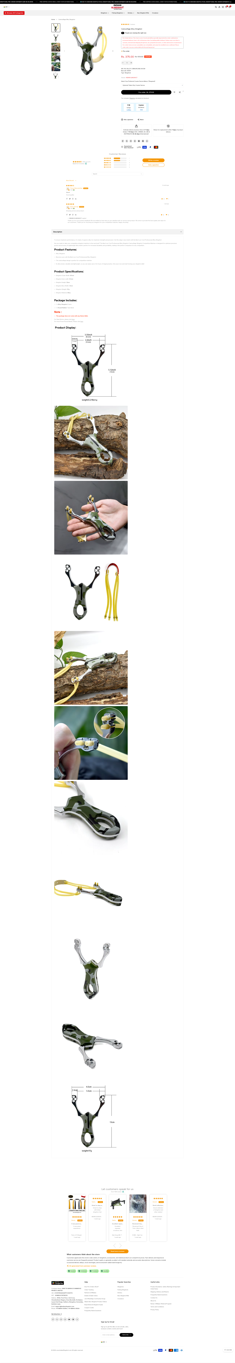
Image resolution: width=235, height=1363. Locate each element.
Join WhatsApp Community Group (94, 1299)
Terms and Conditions (157, 1307)
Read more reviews (117, 1251)
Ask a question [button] (153, 165)
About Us (153, 1301)
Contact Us (154, 1298)
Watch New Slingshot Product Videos (95, 1301)
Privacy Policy (155, 1309)
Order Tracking (89, 1290)
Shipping (132, 98)
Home (53, 19)
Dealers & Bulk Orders (91, 1295)
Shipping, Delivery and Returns (160, 1292)
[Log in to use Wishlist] (174, 92)
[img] (70, 185)
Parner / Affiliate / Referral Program (161, 1304)
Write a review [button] (153, 160)
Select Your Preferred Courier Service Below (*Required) (138, 81)
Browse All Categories (15, 13)
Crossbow (121, 1299)
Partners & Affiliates (90, 1293)
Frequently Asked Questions (92, 1310)
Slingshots (128, 73)
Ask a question (128, 119)
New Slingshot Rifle (123, 1295)
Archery (120, 1293)
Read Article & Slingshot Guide (93, 1305)
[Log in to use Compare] (179, 92)
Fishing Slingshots (123, 1290)
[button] (125, 24)
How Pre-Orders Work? (91, 1287)
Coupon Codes (89, 1307)
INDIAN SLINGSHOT (131, 77)
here (73, 319)
